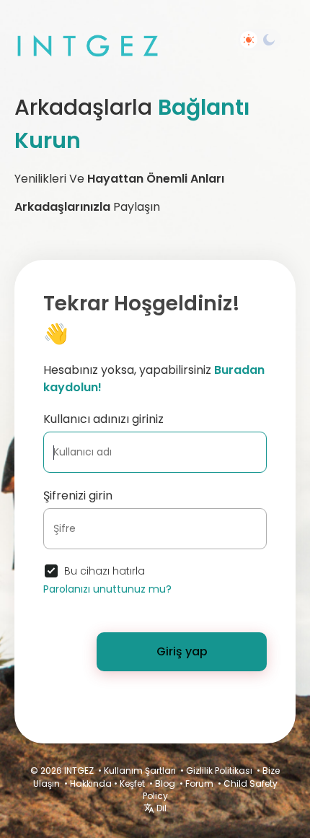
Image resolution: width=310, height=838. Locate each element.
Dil (160, 808)
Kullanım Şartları (140, 770)
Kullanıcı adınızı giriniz (103, 419)
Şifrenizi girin (77, 495)
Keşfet (132, 783)
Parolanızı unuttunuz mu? (107, 589)
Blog (165, 783)
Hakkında (91, 783)
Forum (199, 783)
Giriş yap (182, 651)
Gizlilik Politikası (219, 770)
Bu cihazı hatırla (104, 571)
